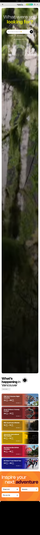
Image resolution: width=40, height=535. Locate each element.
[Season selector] (24, 380)
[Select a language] (2, 4)
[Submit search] (38, 1)
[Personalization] (35, 4)
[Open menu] (37, 4)
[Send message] (31, 31)
